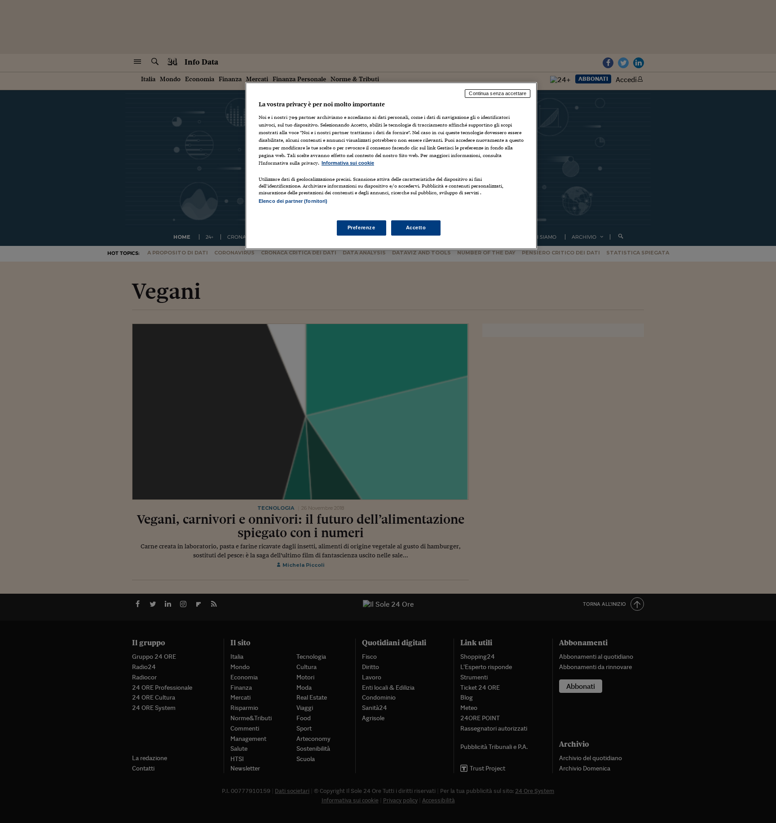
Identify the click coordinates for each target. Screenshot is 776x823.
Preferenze (361, 227)
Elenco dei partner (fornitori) (293, 201)
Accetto (416, 227)
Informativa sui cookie (348, 163)
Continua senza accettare (497, 93)
